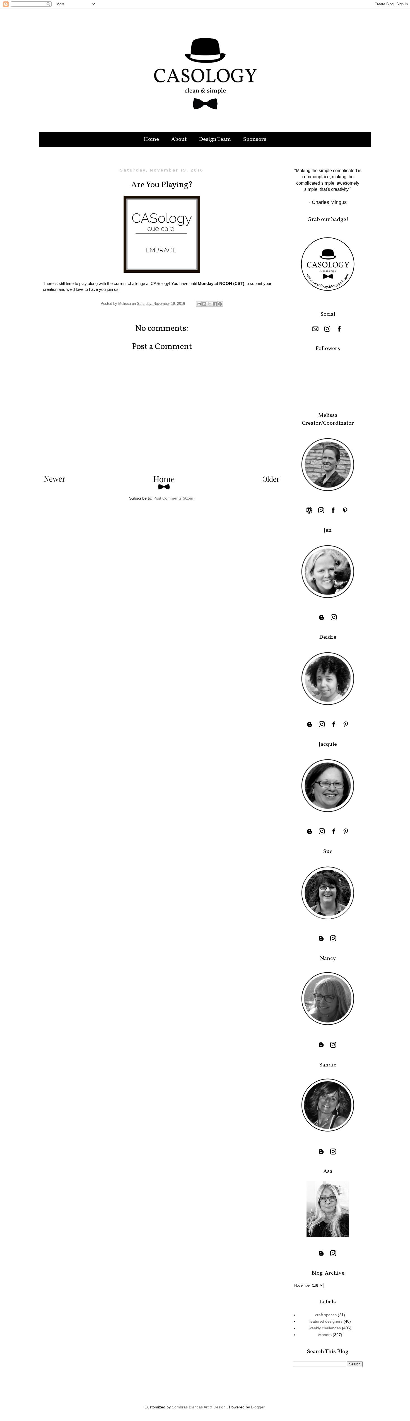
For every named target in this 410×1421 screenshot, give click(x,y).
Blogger (257, 1407)
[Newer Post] (55, 480)
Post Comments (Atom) (174, 498)
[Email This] (199, 304)
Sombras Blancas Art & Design (199, 1407)
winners (325, 1334)
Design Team (215, 139)
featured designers (326, 1321)
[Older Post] (271, 480)
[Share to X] (209, 304)
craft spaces (326, 1315)
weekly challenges (325, 1328)
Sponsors (254, 139)
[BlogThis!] (204, 304)
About (179, 139)
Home (151, 139)
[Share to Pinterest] (220, 304)
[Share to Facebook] (215, 304)
